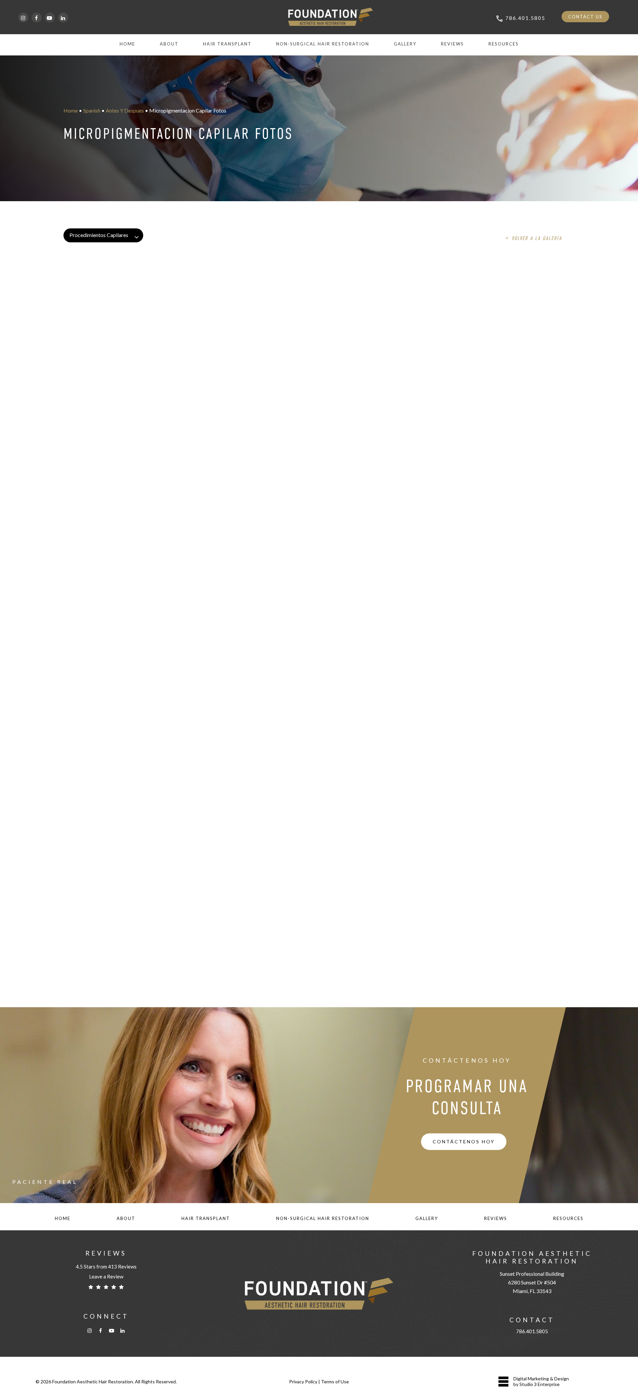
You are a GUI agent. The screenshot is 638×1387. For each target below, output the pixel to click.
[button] (463, 1141)
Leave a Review (106, 1276)
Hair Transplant (205, 1218)
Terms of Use (335, 1381)
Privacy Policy (303, 1381)
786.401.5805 (532, 1331)
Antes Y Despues (125, 110)
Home (70, 110)
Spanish (91, 110)
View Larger (126, 288)
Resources (568, 1218)
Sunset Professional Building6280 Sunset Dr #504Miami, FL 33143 (532, 1282)
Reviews (495, 1218)
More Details (163, 288)
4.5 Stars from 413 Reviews (106, 1266)
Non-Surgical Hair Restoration (322, 1218)
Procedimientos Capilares (98, 235)
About (126, 1218)
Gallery (426, 1218)
